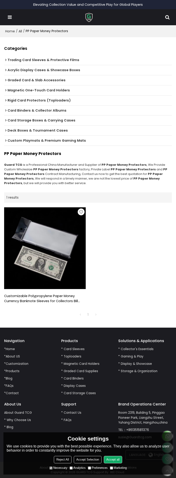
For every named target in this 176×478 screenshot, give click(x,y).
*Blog (8, 378)
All (20, 31)
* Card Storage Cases (78, 393)
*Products (11, 371)
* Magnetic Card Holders (80, 364)
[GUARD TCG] (89, 17)
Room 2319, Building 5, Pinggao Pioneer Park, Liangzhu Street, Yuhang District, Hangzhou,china (143, 418)
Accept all (113, 459)
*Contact (11, 393)
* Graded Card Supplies (79, 371)
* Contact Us (71, 413)
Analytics (79, 468)
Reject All (62, 459)
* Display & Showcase (135, 364)
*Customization (16, 364)
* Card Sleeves (73, 349)
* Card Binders (72, 378)
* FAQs (66, 420)
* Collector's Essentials (136, 349)
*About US (12, 356)
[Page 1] (80, 314)
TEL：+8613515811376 (133, 430)
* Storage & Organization (137, 371)
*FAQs (9, 386)
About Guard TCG (18, 413)
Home (10, 31)
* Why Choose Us (17, 420)
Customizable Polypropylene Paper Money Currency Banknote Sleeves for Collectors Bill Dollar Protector (41, 299)
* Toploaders (71, 356)
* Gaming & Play (130, 356)
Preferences (100, 468)
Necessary (60, 468)
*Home (9, 349)
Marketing (120, 468)
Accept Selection (87, 459)
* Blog (8, 427)
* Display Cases (73, 386)
